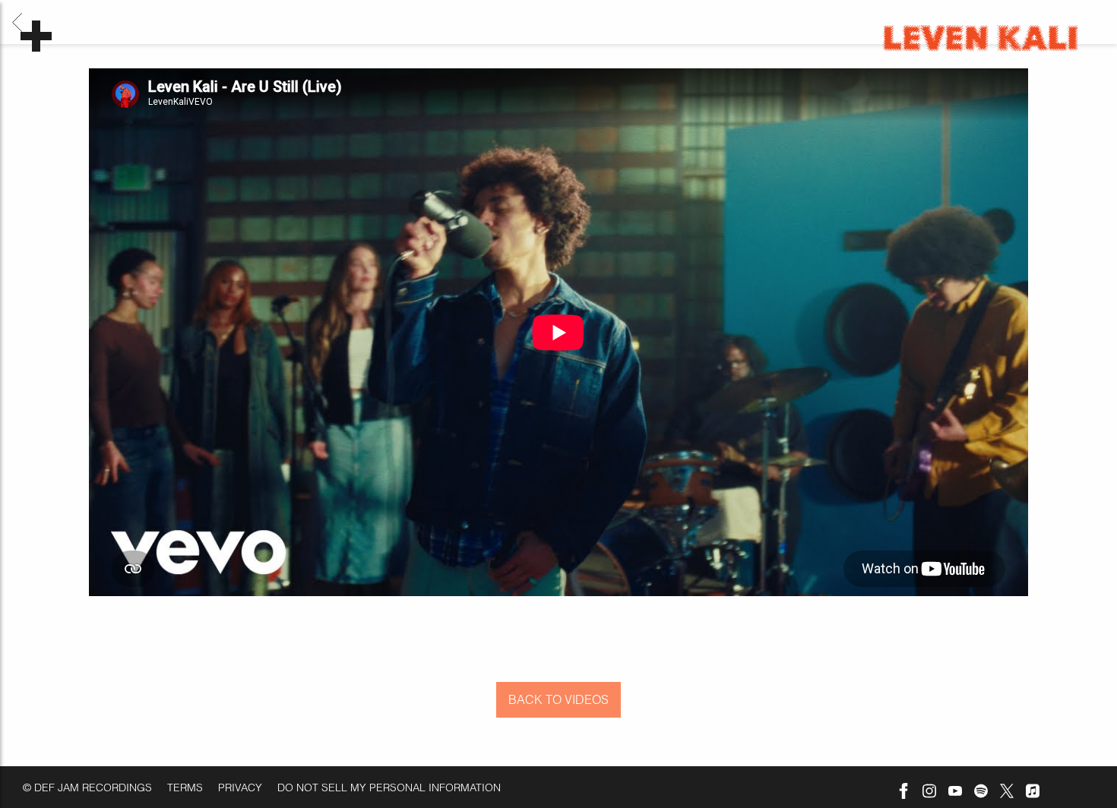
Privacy (240, 787)
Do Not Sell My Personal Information (389, 787)
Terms (185, 787)
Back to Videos (558, 699)
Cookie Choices (565, 787)
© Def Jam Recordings (87, 787)
